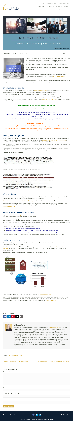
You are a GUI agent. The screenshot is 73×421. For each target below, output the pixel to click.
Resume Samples (64, 3)
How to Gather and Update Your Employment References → (54, 361)
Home (42, 3)
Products (40, 6)
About (58, 6)
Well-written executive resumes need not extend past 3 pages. (19, 201)
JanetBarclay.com (50, 419)
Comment (6, 372)
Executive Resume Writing (15, 355)
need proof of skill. (22, 215)
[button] (57, 3)
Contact (66, 6)
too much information (59, 76)
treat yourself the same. (40, 90)
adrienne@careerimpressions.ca (13, 415)
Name (5, 388)
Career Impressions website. (44, 294)
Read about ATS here (51, 300)
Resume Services (51, 3)
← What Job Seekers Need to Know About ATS (15, 361)
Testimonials (50, 6)
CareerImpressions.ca (54, 327)
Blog (60, 10)
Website (5, 400)
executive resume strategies (49, 99)
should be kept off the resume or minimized (54, 140)
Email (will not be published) (11, 394)
